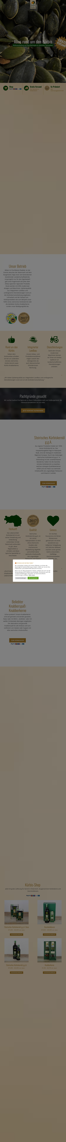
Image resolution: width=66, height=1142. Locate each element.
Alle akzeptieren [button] (33, 578)
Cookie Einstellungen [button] (21, 578)
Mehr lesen (32, 575)
